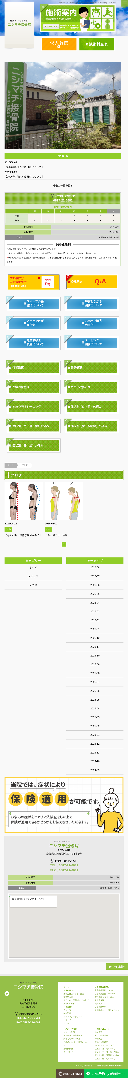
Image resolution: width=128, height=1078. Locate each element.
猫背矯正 (98, 1032)
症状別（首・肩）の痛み (105, 1049)
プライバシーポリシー (73, 1017)
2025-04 (95, 708)
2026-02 (95, 620)
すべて (33, 567)
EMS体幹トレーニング (104, 1045)
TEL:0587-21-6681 (28, 1017)
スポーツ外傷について (73, 1032)
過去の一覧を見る (63, 185)
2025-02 (95, 726)
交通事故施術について (104, 990)
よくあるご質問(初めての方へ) (76, 1000)
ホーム (10, 465)
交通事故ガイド (101, 1003)
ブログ (66, 1023)
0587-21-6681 (63, 200)
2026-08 (95, 567)
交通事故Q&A (100, 1007)
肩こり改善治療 (101, 1035)
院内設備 (67, 1013)
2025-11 (94, 647)
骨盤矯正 (98, 1039)
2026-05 (95, 594)
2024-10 (95, 761)
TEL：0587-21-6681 (64, 865)
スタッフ (33, 576)
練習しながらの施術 (72, 1039)
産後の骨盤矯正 (101, 1042)
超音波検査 (68, 1049)
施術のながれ (69, 1003)
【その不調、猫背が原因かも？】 (23, 535)
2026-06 (95, 585)
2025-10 (95, 655)
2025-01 (95, 735)
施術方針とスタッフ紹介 (74, 994)
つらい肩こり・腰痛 (56, 535)
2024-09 (95, 770)
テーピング (68, 1052)
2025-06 (95, 691)
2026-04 (95, 603)
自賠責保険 (99, 1000)
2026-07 (95, 576)
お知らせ (67, 1020)
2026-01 (95, 629)
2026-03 (95, 611)
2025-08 (95, 673)
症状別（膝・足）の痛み (105, 1059)
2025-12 (95, 638)
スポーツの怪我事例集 (73, 1035)
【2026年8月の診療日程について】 (24, 167)
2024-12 (95, 743)
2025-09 (95, 664)
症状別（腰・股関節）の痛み (107, 1055)
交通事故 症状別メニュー (105, 997)
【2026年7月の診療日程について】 (24, 176)
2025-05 (95, 699)
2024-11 (94, 752)
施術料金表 (68, 997)
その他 (33, 585)
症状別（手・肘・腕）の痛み (107, 1052)
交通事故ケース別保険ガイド (107, 1010)
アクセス (67, 1010)
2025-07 (95, 682)
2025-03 (95, 717)
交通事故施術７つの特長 (105, 994)
